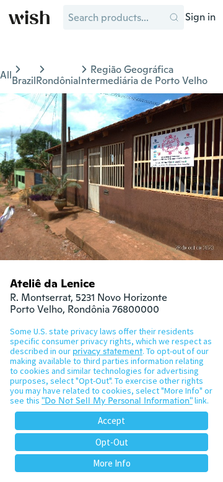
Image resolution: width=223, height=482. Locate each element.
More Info (112, 463)
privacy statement (107, 351)
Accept (111, 420)
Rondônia (57, 80)
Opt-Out (111, 442)
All (6, 75)
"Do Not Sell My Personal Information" (117, 400)
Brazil (24, 80)
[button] (174, 17)
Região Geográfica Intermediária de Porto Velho (143, 75)
